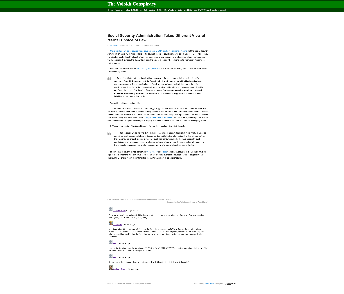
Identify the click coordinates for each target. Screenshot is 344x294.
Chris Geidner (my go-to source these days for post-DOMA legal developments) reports (148, 50)
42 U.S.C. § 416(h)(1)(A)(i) (148, 68)
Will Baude (114, 45)
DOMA (156, 45)
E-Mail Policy (136, 10)
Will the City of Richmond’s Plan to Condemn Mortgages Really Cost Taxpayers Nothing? (140, 199)
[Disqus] (158, 239)
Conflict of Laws (147, 45)
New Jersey (152, 151)
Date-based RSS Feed (187, 10)
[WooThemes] (231, 283)
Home (110, 10)
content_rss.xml (219, 10)
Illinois (164, 151)
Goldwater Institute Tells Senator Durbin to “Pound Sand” (187, 202)
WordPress (209, 283)
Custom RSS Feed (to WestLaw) (162, 10)
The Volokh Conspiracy (132, 4)
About (117, 10)
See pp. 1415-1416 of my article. (158, 117)
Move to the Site (122, 13)
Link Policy (125, 10)
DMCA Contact (204, 10)
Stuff (145, 10)
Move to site (147, 13)
